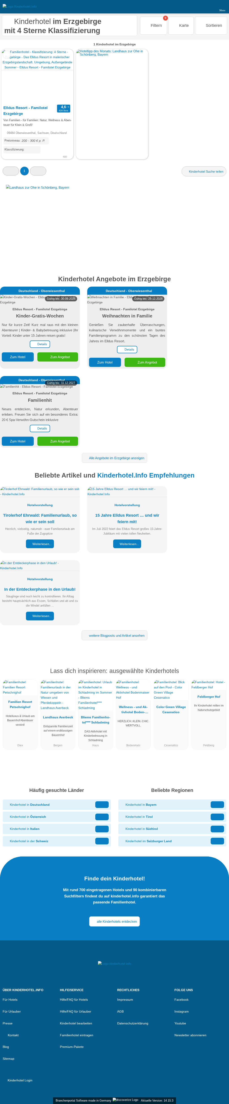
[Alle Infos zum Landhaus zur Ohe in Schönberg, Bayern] (114, 224)
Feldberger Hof (208, 696)
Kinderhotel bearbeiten (76, 1023)
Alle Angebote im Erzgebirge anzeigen (116, 458)
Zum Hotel (17, 357)
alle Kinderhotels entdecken (116, 921)
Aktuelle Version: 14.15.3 (157, 1100)
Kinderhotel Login (19, 1080)
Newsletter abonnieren (190, 1035)
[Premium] (219, 674)
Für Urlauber (12, 1011)
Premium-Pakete (72, 1047)
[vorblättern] (62, 76)
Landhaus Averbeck (58, 717)
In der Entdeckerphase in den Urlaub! (40, 589)
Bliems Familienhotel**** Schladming (95, 719)
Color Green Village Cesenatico (171, 709)
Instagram (181, 1011)
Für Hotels (10, 999)
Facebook (181, 999)
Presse (8, 1023)
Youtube (180, 1023)
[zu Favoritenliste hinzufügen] (7, 55)
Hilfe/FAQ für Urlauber (75, 1011)
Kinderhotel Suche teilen (205, 171)
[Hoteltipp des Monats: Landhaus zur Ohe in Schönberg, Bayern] (112, 54)
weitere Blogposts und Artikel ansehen (116, 635)
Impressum (125, 999)
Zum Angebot (59, 357)
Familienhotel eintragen (76, 1035)
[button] (11, 171)
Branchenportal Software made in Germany (82, 1100)
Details (41, 344)
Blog (6, 1047)
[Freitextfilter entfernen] (208, 6)
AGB (120, 1011)
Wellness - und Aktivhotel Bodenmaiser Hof (133, 710)
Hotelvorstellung (40, 505)
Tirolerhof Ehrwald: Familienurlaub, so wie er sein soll (40, 518)
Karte (183, 25)
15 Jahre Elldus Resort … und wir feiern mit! (127, 518)
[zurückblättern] (13, 76)
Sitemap (8, 1058)
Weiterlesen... (42, 544)
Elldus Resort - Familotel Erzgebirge (25, 111)
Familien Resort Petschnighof (20, 704)
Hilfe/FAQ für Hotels (74, 999)
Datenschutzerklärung (132, 1023)
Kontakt (13, 1035)
